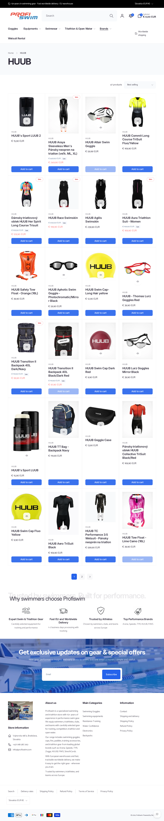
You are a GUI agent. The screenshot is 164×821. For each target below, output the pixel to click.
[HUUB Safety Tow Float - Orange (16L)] (26, 274)
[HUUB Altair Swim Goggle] (100, 127)
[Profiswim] (20, 719)
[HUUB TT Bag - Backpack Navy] (63, 431)
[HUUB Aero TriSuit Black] (63, 528)
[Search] (111, 16)
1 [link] (74, 577)
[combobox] (79, 15)
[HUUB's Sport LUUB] (26, 455)
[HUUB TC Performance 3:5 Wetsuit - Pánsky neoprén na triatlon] (100, 516)
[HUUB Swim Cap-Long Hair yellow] (100, 274)
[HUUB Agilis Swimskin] (100, 203)
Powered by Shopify (149, 815)
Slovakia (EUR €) (142, 4)
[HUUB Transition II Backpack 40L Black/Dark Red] (63, 353)
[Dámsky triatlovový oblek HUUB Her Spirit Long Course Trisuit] (26, 203)
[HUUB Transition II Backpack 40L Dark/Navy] (26, 346)
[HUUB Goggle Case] (100, 425)
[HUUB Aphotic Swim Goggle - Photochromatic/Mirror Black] (63, 274)
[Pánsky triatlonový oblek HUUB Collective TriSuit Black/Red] (137, 431)
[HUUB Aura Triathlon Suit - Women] (137, 203)
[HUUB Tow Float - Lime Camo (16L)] (137, 522)
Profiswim (139, 815)
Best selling (132, 85)
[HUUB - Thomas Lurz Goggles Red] (137, 281)
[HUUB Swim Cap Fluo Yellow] (26, 516)
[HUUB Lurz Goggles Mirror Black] (137, 353)
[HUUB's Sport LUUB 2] (26, 121)
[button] (147, 15)
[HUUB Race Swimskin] (63, 203)
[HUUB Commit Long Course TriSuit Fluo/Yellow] (137, 121)
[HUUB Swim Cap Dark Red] (100, 353)
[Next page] (90, 577)
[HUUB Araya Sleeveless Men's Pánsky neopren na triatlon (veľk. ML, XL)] (63, 127)
